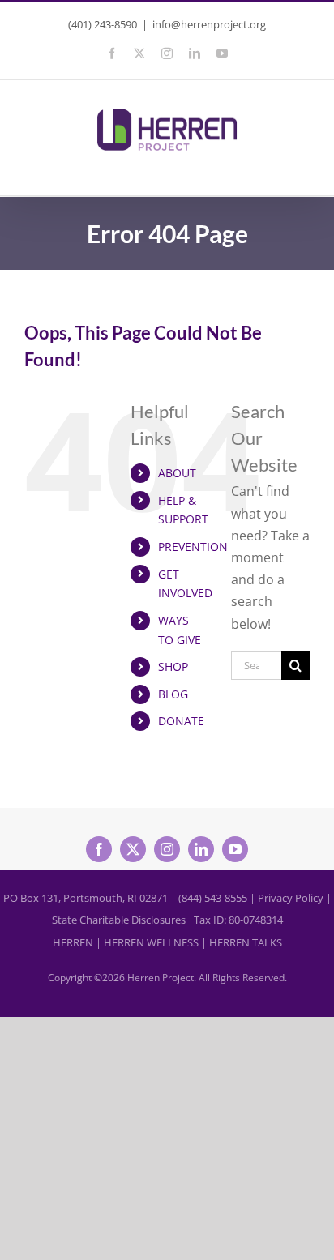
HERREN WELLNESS (151, 942)
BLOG (173, 694)
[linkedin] (201, 849)
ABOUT (177, 473)
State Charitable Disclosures (119, 919)
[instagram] (167, 849)
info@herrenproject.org (209, 24)
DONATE (181, 720)
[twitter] (133, 849)
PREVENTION (193, 546)
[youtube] (235, 849)
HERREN (73, 942)
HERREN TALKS (245, 942)
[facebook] (99, 849)
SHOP (173, 666)
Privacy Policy (290, 898)
